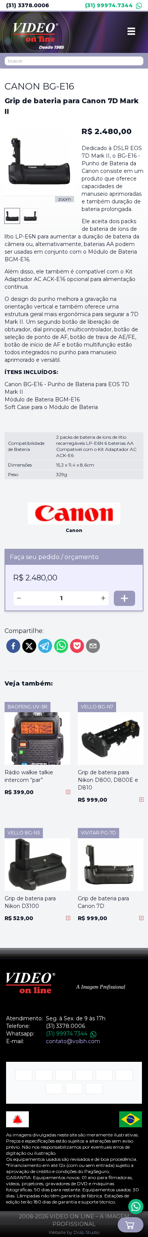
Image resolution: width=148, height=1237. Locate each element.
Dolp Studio (86, 1232)
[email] (93, 646)
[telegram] (45, 646)
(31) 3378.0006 (27, 5)
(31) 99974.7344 (109, 5)
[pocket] (77, 646)
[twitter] (29, 646)
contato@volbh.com (73, 1041)
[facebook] (13, 646)
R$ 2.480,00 (107, 131)
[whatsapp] (61, 646)
